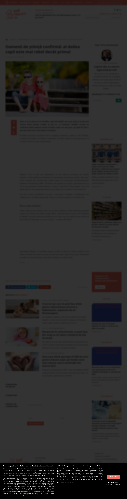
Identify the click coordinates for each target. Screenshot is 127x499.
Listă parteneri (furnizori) (65, 482)
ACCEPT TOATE (113, 477)
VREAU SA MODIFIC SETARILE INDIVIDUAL (113, 483)
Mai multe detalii (40, 475)
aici (19, 488)
